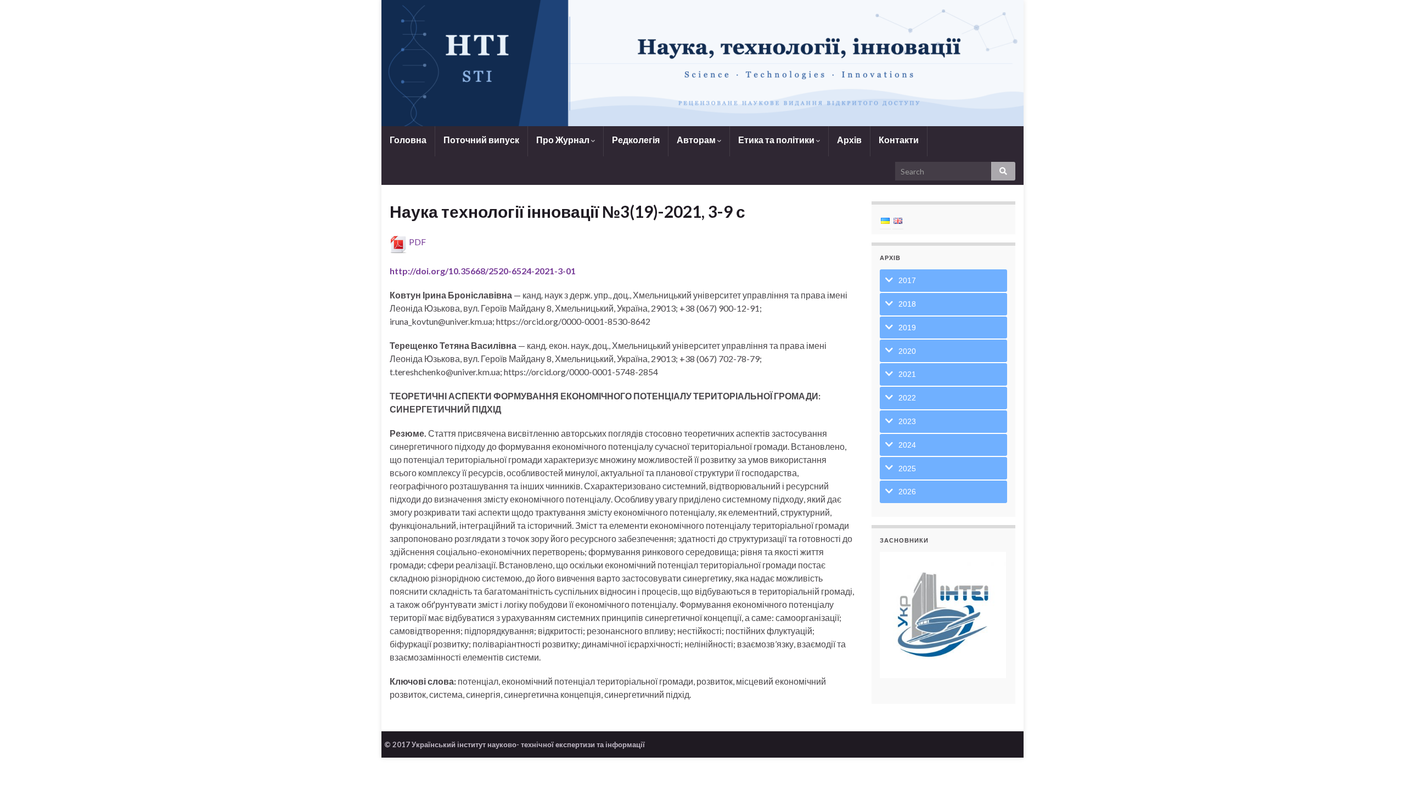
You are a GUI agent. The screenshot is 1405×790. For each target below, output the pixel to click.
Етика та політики (777, 139)
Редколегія (636, 139)
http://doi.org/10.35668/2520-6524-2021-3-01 (483, 271)
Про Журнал (563, 139)
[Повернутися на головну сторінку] (702, 63)
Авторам (697, 139)
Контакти (899, 139)
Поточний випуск (481, 139)
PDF (417, 241)
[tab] (944, 280)
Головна (408, 139)
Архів (849, 139)
